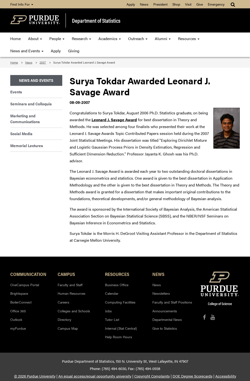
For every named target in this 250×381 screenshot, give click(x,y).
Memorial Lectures (26, 145)
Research (80, 38)
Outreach (136, 38)
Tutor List (112, 319)
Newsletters (161, 293)
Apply (130, 4)
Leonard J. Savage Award (114, 119)
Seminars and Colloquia (31, 104)
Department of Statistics (96, 20)
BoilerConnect (20, 302)
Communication (28, 274)
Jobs (108, 310)
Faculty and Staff (70, 284)
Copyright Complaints (152, 376)
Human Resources (71, 293)
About (34, 38)
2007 (43, 62)
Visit (188, 4)
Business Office (116, 284)
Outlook (16, 319)
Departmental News (167, 319)
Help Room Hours (118, 336)
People (55, 38)
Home (15, 38)
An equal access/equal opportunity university (94, 376)
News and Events (25, 51)
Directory (64, 319)
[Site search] (233, 4)
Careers (63, 302)
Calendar (111, 293)
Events (16, 92)
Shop (176, 4)
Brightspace (19, 293)
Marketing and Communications (25, 118)
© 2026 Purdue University (34, 376)
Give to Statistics (164, 328)
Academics (108, 38)
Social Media (21, 133)
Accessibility (225, 376)
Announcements (164, 310)
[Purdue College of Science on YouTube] (212, 317)
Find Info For (20, 4)
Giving (73, 51)
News (144, 4)
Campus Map (68, 328)
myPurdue (18, 328)
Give (199, 4)
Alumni (161, 38)
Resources (187, 38)
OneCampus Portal (24, 284)
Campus (66, 274)
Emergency (216, 4)
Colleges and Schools (74, 310)
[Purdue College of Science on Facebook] (204, 317)
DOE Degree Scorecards (192, 376)
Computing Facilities (120, 302)
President (160, 4)
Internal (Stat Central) (121, 328)
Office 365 (18, 310)
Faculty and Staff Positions (172, 302)
